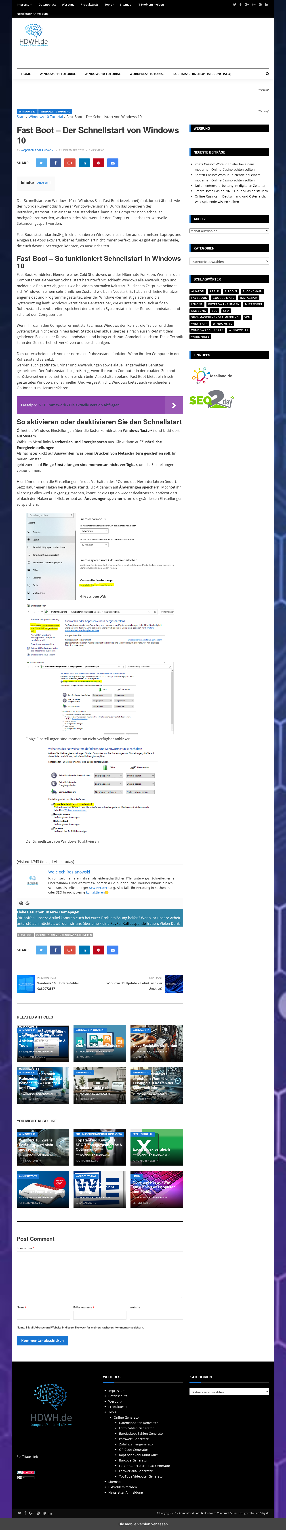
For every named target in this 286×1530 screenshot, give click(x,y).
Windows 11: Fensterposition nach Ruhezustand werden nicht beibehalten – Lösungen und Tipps (42, 1078)
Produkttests (89, 4)
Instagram (249, 298)
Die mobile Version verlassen (143, 1524)
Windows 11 (238, 330)
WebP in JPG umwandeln (97, 1045)
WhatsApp (199, 324)
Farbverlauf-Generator (136, 1471)
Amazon (197, 291)
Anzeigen (43, 183)
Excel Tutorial (143, 1134)
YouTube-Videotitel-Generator (141, 1476)
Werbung (68, 4)
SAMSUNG (198, 311)
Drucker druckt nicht (93, 1087)
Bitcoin (231, 291)
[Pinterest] (21, 903)
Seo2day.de (262, 1513)
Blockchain (252, 291)
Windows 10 (27, 111)
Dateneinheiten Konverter (138, 1423)
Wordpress (200, 337)
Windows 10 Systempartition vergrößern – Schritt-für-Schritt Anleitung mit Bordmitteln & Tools (42, 1036)
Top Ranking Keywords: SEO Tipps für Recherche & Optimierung (99, 1144)
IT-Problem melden (151, 4)
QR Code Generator (133, 1449)
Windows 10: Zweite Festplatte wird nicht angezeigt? (36, 1144)
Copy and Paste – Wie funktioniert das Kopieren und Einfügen (154, 1187)
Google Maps (223, 298)
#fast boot (25, 935)
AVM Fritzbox (28, 1176)
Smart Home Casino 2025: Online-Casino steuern (231, 191)
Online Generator (127, 1417)
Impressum (24, 4)
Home (26, 74)
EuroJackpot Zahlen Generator (141, 1433)
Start (21, 116)
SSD (226, 311)
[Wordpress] (27, 903)
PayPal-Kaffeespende (128, 923)
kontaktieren (95, 892)
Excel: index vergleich (151, 1149)
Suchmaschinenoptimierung (215, 317)
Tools (108, 4)
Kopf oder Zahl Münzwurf (138, 1455)
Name (22, 1307)
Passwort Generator (134, 1439)
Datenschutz (47, 4)
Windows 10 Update (207, 330)
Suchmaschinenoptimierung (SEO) (202, 74)
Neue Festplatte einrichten (155, 1045)
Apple (214, 291)
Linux (136, 1176)
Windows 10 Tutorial (103, 74)
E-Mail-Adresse (84, 1307)
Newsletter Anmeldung (32, 14)
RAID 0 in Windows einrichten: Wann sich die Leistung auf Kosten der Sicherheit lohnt (154, 1080)
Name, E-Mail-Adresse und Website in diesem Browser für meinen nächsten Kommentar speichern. (80, 1327)
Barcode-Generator (133, 1460)
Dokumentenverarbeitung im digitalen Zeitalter (230, 185)
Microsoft (254, 304)
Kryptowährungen (224, 304)
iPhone (197, 304)
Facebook (199, 298)
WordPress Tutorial (147, 74)
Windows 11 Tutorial (58, 74)
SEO (215, 311)
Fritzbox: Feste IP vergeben (42, 1191)
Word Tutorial (86, 1176)
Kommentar (25, 1248)
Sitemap (125, 4)
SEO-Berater (98, 888)
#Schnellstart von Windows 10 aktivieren (64, 935)
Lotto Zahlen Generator (136, 1428)
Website (135, 1307)
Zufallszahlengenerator (136, 1444)
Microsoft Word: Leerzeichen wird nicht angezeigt (95, 1187)
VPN (247, 317)
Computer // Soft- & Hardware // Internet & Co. (208, 1513)
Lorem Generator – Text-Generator (144, 1465)
